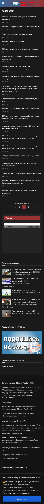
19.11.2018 (6, 22)
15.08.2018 (6, 104)
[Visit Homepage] (23, 3)
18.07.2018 (6, 158)
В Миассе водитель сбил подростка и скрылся (20, 49)
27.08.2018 (6, 81)
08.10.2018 (6, 52)
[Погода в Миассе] (22, 224)
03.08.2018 (6, 131)
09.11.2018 (6, 29)
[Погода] (8, 226)
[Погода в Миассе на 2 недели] (33, 226)
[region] (22, 489)
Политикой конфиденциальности (16, 493)
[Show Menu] (3, 3)
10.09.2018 (6, 71)
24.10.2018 (6, 37)
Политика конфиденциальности (14, 467)
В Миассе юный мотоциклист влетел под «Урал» (20, 109)
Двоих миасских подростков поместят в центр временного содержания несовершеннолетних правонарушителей (20, 88)
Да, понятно (22, 499)
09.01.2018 (6, 176)
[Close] (41, 475)
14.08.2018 (6, 121)
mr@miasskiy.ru (12, 459)
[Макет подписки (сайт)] (22, 343)
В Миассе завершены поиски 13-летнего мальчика (21, 27)
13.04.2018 (6, 168)
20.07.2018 (6, 141)
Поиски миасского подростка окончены (17, 34)
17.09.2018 (6, 62)
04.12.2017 (6, 196)
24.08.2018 (6, 94)
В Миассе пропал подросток (13, 41)
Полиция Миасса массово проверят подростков (20, 156)
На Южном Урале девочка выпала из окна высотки (21, 173)
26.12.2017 (6, 186)
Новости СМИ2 (7, 366)
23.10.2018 (6, 44)
